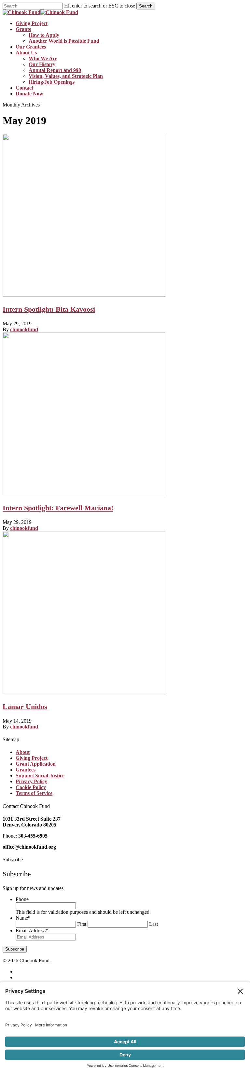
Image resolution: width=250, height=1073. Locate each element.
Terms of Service (34, 793)
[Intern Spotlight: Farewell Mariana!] (84, 493)
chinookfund (24, 329)
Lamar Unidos (25, 706)
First (81, 924)
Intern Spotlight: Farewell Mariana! (58, 508)
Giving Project (32, 758)
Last (153, 924)
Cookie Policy (31, 787)
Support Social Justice (40, 775)
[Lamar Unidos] (84, 692)
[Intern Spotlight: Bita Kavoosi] (84, 295)
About (23, 752)
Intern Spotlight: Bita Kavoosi (49, 309)
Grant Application (36, 764)
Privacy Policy (31, 781)
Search (145, 6)
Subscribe (14, 949)
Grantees (25, 769)
